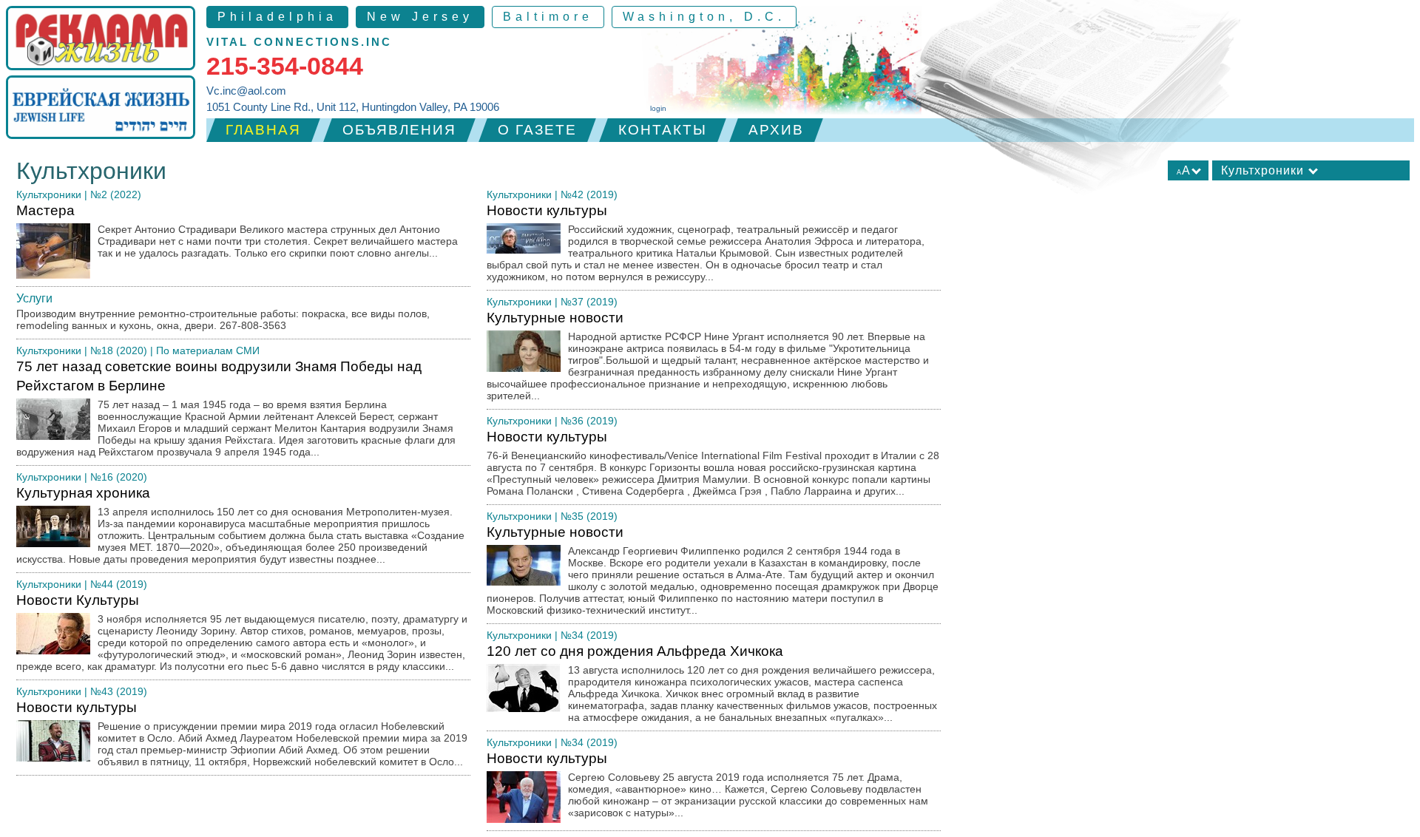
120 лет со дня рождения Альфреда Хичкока (712, 683)
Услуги (34, 298)
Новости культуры (241, 733)
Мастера (237, 231)
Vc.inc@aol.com (246, 90)
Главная (263, 130)
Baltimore (548, 16)
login (658, 108)
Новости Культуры (241, 632)
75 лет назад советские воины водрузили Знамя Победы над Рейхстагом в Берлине (236, 408)
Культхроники (48, 194)
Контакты (662, 130)
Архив (776, 130)
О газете (537, 130)
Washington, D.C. (704, 16)
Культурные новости (708, 355)
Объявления (399, 130)
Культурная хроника (240, 525)
